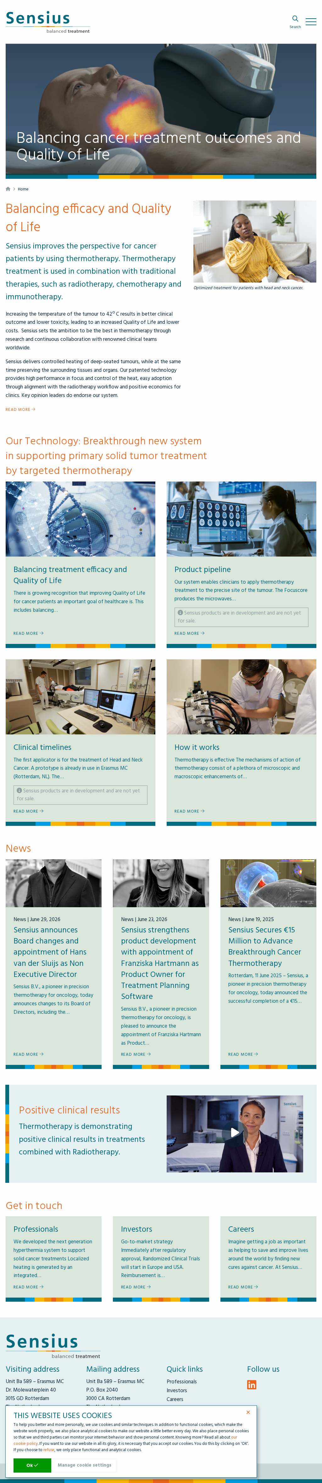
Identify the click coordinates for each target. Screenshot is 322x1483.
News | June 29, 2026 (37, 919)
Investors (177, 1391)
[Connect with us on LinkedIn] (251, 1386)
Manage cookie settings (84, 1465)
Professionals (182, 1382)
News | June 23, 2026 (144, 919)
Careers (175, 1399)
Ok (30, 1465)
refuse (48, 1450)
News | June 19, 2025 (251, 919)
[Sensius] (48, 23)
